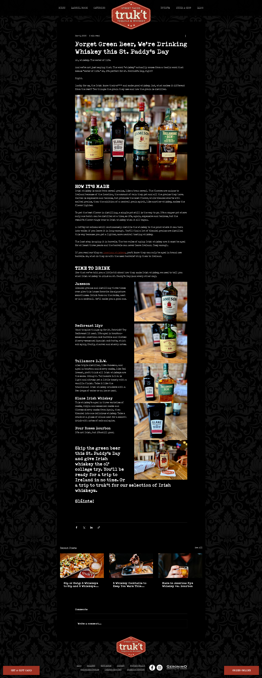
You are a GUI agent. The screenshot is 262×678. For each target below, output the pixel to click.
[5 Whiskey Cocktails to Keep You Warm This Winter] (131, 565)
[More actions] (185, 36)
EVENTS (165, 8)
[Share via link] (98, 527)
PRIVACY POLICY (137, 666)
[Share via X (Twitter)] (83, 527)
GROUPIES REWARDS (89, 670)
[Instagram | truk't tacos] (160, 668)
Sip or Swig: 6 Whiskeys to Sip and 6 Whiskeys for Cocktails (81, 585)
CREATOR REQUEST (112, 670)
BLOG (200, 8)
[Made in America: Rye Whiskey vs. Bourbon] (180, 565)
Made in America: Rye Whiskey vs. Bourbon (177, 585)
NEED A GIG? (183, 8)
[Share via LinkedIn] (91, 527)
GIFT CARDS (106, 666)
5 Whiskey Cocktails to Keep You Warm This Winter (129, 585)
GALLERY (91, 666)
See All (198, 548)
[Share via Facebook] (76, 527)
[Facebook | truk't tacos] (152, 668)
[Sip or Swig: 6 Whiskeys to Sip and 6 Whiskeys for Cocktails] (82, 565)
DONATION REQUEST (136, 670)
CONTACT (121, 666)
